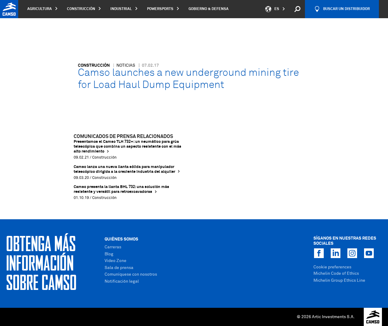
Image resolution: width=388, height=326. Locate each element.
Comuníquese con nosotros (131, 274)
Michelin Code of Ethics (336, 273)
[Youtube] (369, 253)
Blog (109, 254)
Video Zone (115, 261)
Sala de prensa (119, 268)
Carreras (113, 247)
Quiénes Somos (121, 239)
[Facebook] (319, 253)
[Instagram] (352, 253)
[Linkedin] (335, 253)
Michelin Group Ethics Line (339, 280)
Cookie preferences (332, 267)
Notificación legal (122, 281)
